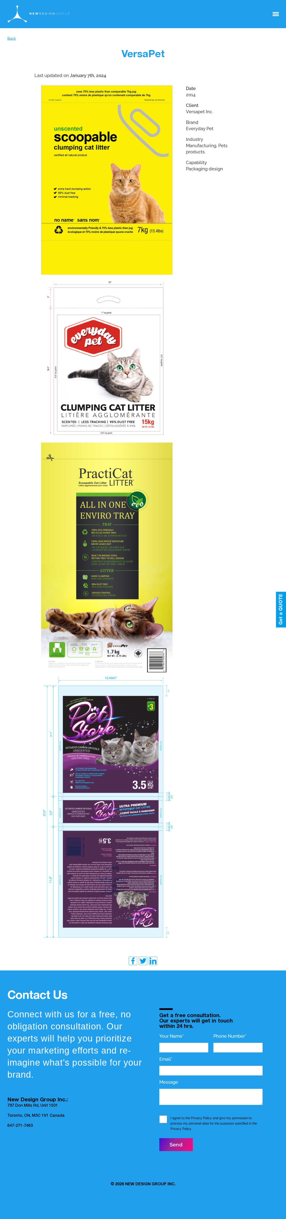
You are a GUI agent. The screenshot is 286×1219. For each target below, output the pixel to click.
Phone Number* (229, 1036)
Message (168, 1082)
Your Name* (171, 1036)
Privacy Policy (201, 1118)
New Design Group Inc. (150, 1184)
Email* (165, 1059)
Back (11, 38)
